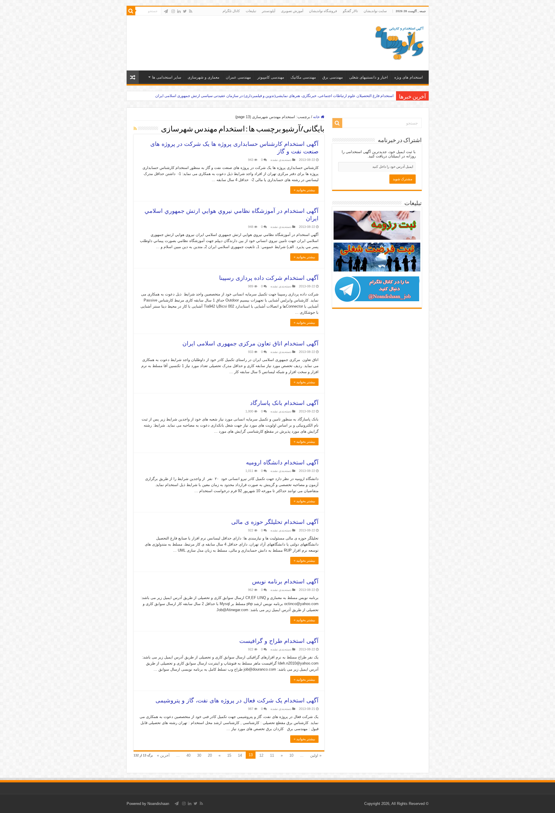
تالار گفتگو (350, 11)
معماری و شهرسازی (203, 77)
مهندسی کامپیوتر (270, 77)
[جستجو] (131, 11)
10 (291, 755)
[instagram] (173, 11)
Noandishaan (158, 803)
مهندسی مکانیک (303, 77)
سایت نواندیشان (375, 11)
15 (229, 755)
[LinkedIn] (179, 11)
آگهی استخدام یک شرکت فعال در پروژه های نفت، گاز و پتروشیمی (237, 700)
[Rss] (190, 11)
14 (240, 755)
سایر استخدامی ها (166, 77)
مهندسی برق (332, 77)
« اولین (315, 755)
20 (210, 755)
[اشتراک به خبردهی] (135, 128)
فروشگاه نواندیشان (323, 11)
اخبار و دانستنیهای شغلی (368, 77)
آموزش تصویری (292, 11)
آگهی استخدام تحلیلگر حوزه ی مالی (275, 522)
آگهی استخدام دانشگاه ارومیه (282, 462)
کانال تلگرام (231, 11)
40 (188, 755)
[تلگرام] (166, 11)
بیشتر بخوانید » (304, 190)
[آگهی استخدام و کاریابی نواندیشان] (399, 42)
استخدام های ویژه (408, 77)
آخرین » (163, 755)
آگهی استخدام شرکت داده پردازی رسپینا (269, 278)
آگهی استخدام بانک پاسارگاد (284, 403)
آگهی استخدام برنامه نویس (285, 581)
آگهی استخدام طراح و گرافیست (279, 641)
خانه (317, 117)
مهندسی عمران (238, 77)
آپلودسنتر (268, 11)
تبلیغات (251, 11)
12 (261, 755)
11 (272, 755)
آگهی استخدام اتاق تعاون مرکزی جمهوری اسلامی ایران (250, 343)
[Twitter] (184, 11)
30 (199, 755)
